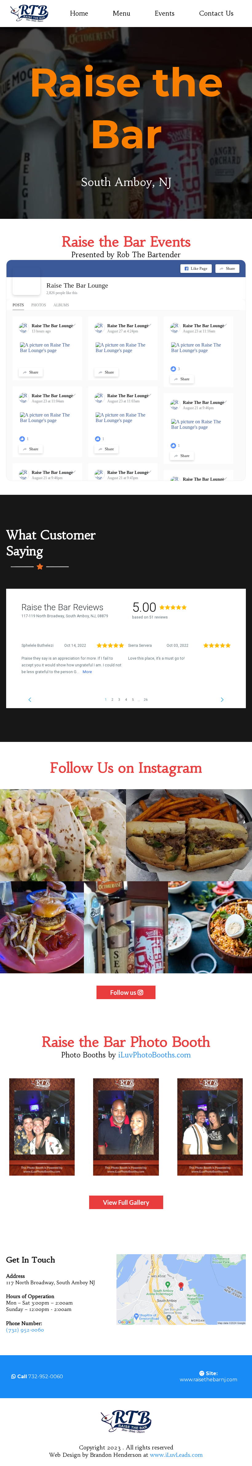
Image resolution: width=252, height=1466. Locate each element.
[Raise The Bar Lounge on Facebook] (26, 281)
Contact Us (216, 13)
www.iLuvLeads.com (176, 1454)
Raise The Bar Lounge (77, 285)
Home (79, 13)
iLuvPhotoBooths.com (154, 1055)
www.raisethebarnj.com (208, 1377)
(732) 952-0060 (25, 1330)
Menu (121, 13)
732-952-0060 (45, 1376)
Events (165, 13)
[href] (181, 1289)
